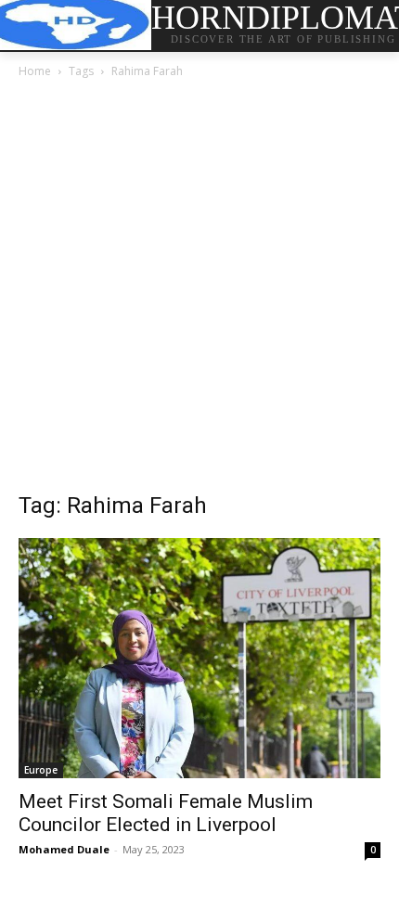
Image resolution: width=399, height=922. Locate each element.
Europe (41, 769)
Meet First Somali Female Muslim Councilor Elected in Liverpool (166, 813)
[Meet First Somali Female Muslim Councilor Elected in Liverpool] (199, 658)
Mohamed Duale (64, 849)
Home (35, 71)
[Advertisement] (199, 290)
